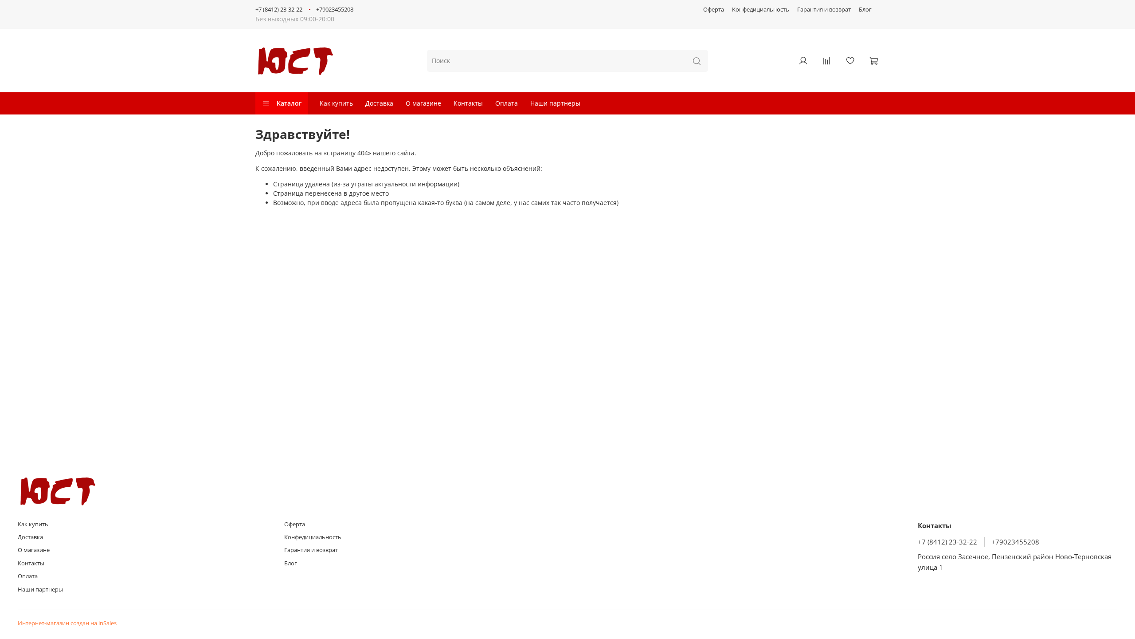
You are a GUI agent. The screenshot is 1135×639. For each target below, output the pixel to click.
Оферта (713, 9)
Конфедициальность (760, 9)
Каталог (289, 103)
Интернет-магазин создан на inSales (67, 623)
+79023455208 (334, 9)
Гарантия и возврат (824, 9)
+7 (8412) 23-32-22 (278, 9)
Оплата (506, 103)
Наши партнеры (555, 103)
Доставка (379, 103)
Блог (865, 9)
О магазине (423, 103)
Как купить (336, 103)
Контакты (468, 103)
